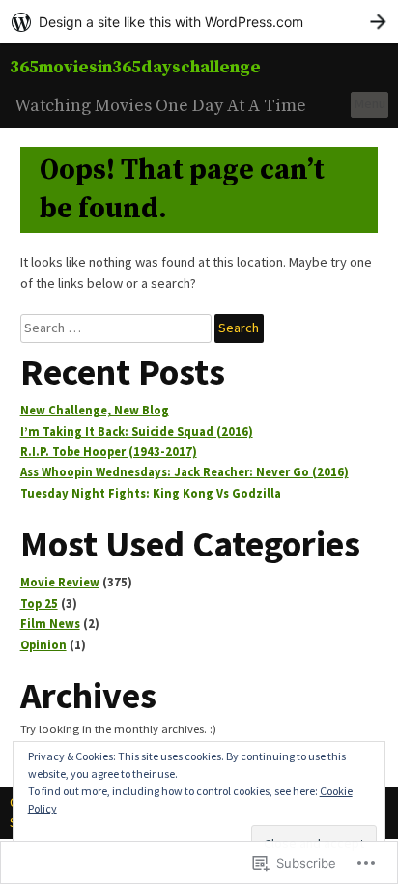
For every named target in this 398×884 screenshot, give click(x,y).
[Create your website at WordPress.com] (199, 21)
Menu (370, 103)
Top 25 (39, 603)
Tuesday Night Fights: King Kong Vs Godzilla (150, 493)
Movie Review (60, 582)
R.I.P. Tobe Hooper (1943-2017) (108, 451)
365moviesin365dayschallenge (135, 67)
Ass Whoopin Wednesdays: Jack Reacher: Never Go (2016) (184, 472)
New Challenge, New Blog (94, 410)
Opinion (43, 645)
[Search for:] (117, 327)
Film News (50, 623)
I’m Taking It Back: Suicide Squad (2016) (136, 431)
